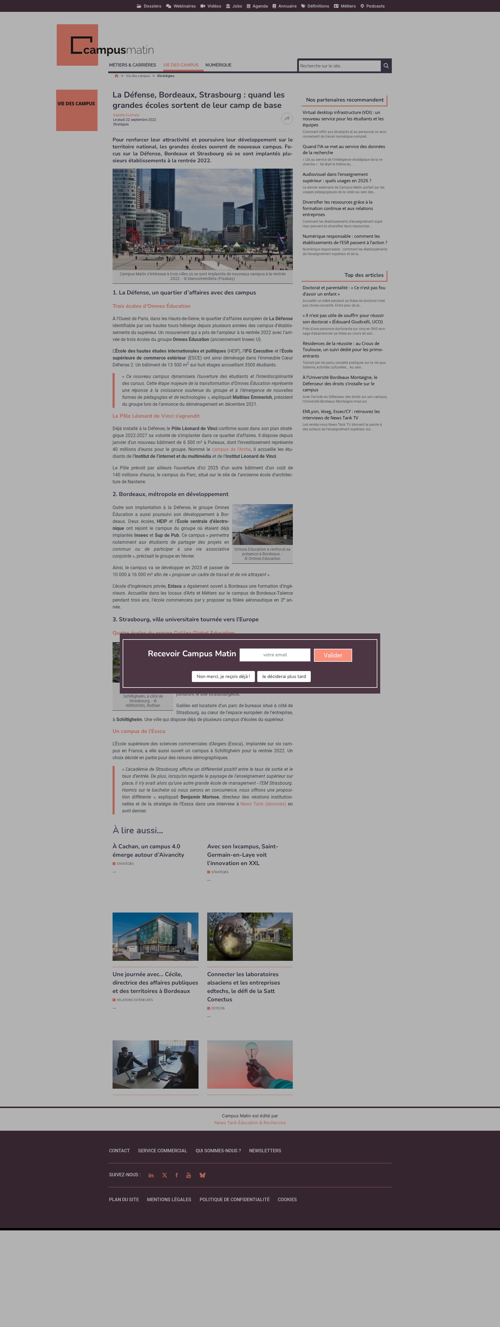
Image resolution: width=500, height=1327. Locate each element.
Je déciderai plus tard (284, 676)
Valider (333, 655)
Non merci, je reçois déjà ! (223, 676)
